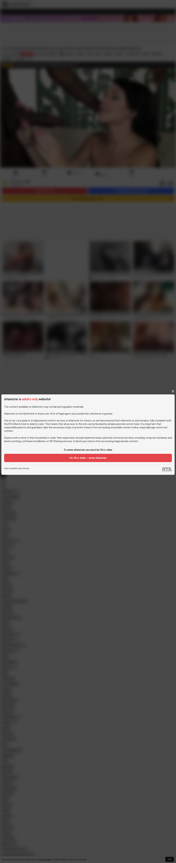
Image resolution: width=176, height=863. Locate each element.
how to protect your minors (16, 468)
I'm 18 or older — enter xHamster (88, 458)
